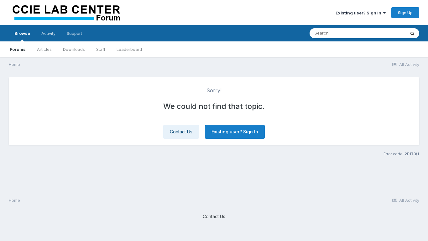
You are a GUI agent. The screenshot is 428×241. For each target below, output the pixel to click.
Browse (22, 33)
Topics (390, 33)
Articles (44, 49)
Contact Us (181, 131)
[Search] (412, 33)
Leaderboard (129, 49)
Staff (100, 49)
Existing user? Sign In (359, 12)
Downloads (74, 49)
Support (74, 33)
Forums (18, 49)
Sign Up (405, 12)
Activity (48, 33)
